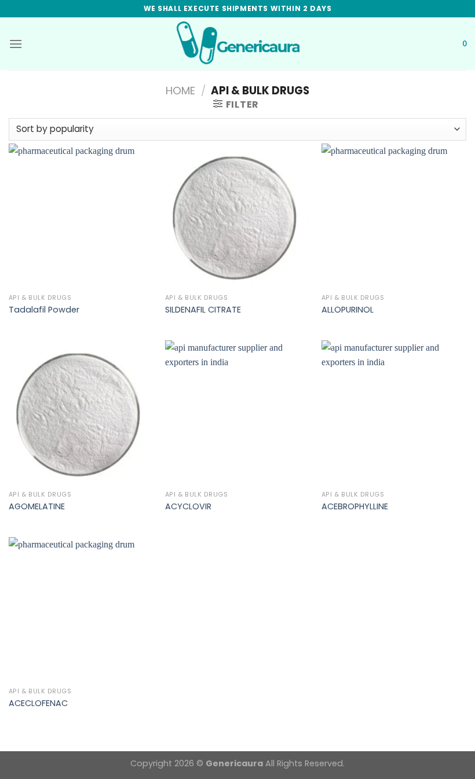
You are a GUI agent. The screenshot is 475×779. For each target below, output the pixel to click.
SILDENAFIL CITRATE (203, 309)
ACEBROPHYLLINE (354, 506)
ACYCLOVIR (188, 506)
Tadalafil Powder (44, 309)
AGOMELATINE (37, 506)
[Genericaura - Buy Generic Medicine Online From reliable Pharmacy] (237, 43)
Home (180, 90)
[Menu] (16, 44)
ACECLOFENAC (38, 703)
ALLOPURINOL (347, 309)
